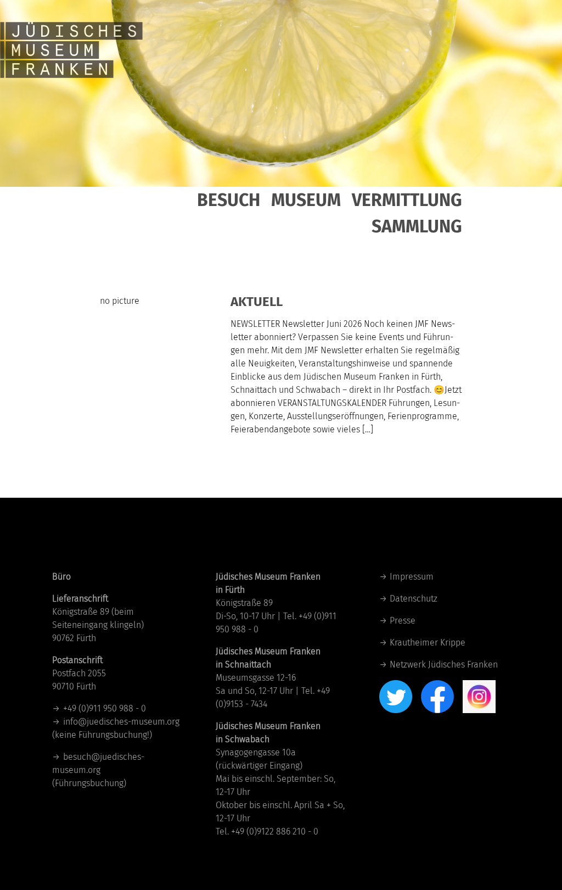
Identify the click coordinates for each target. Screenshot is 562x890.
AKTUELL (257, 301)
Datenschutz (413, 598)
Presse (402, 620)
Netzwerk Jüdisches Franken (444, 664)
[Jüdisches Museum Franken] (71, 38)
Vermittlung (407, 200)
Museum (306, 200)
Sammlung (417, 226)
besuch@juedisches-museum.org (98, 763)
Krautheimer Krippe (427, 642)
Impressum (412, 576)
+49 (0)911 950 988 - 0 (104, 708)
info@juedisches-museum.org (121, 721)
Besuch (228, 200)
